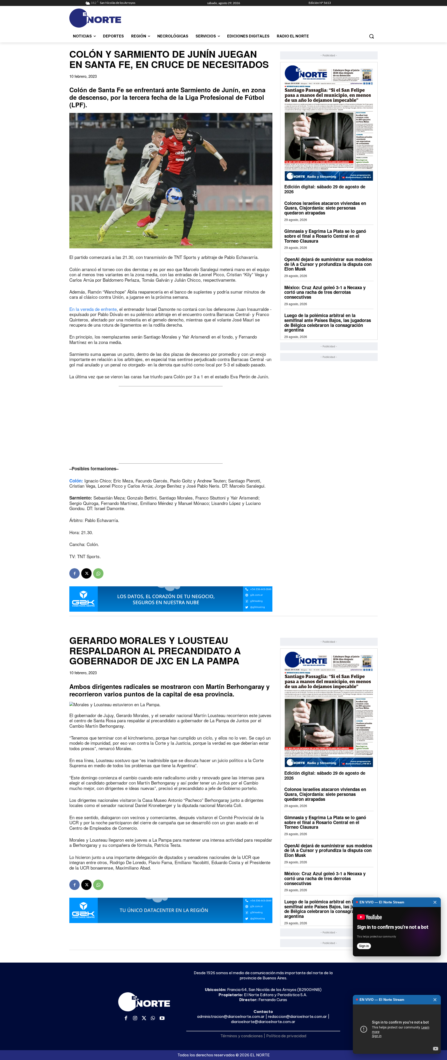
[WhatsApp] (98, 573)
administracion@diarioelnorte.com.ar (231, 1016)
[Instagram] (135, 1018)
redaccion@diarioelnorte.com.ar (297, 1016)
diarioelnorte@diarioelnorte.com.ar (263, 1021)
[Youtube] (162, 1018)
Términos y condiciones (241, 1035)
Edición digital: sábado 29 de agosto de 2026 (324, 189)
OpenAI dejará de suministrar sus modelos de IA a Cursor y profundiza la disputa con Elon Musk (328, 264)
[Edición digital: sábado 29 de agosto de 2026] (329, 123)
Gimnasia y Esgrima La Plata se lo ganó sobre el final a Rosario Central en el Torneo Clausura (325, 236)
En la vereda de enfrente (93, 309)
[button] (371, 36)
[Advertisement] (170, 425)
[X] (86, 573)
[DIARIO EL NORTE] (115, 18)
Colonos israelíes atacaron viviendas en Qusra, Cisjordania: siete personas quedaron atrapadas (325, 208)
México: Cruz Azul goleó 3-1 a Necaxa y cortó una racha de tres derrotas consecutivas (325, 292)
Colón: (76, 481)
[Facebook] (74, 573)
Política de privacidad (286, 1035)
